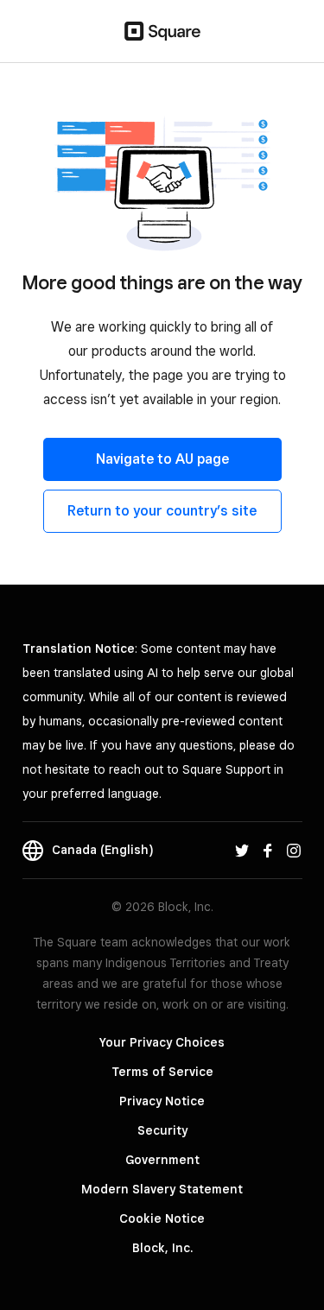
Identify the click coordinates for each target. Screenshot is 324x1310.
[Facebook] (267, 850)
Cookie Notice (162, 1218)
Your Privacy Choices (162, 1042)
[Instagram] (293, 850)
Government (162, 1160)
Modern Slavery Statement (162, 1189)
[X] (242, 850)
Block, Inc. (162, 1248)
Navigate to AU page (162, 459)
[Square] (162, 31)
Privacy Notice (162, 1101)
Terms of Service (162, 1072)
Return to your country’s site (162, 511)
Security (162, 1130)
